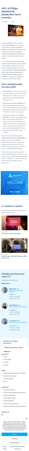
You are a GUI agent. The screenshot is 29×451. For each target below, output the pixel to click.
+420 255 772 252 (14, 330)
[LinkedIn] (2, 415)
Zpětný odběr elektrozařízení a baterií (14, 406)
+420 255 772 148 (14, 314)
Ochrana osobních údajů (10, 403)
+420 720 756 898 (14, 328)
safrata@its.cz (13, 325)
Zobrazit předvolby (14, 442)
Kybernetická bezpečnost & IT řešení (14, 373)
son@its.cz (12, 294)
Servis (5, 381)
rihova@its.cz (13, 310)
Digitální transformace (10, 376)
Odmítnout (14, 438)
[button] (26, 419)
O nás (5, 356)
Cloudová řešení (8, 378)
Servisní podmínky (8, 400)
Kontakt (5, 365)
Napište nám (5, 283)
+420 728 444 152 (14, 312)
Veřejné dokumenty (9, 389)
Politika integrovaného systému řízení (14, 392)
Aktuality (6, 362)
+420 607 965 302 (14, 296)
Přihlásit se (7, 351)
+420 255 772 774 (14, 298)
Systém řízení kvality (9, 395)
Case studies (7, 359)
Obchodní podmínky (9, 398)
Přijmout (14, 434)
